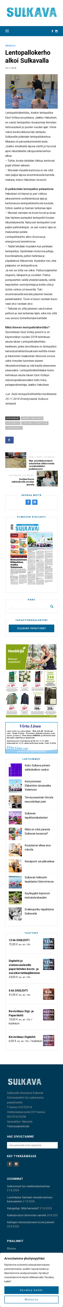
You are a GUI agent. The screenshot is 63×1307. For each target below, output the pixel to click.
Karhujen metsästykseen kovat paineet (30, 1222)
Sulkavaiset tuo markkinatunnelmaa (28, 1186)
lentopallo (12, 423)
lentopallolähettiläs (34, 423)
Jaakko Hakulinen (32, 418)
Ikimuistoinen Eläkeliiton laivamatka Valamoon (38, 785)
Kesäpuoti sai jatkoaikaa (39, 861)
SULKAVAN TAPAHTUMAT (31, 628)
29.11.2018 (10, 68)
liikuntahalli (14, 428)
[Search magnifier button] (51, 606)
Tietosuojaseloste (18, 1126)
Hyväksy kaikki (31, 1290)
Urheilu (10, 45)
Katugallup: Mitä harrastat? (23, 1208)
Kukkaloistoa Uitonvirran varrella (26, 1215)
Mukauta (31, 1299)
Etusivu (11, 1248)
